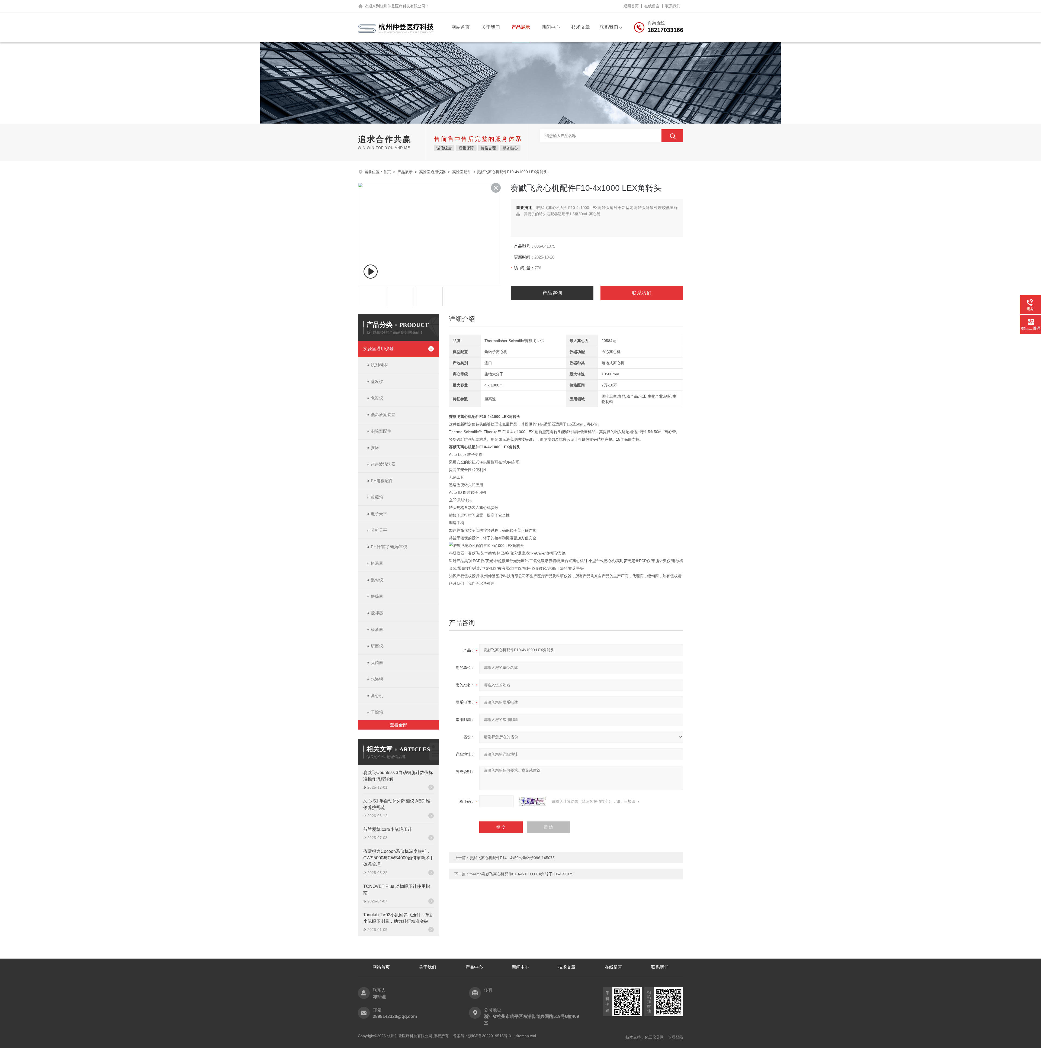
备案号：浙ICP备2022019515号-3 (482, 1036)
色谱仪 (377, 398)
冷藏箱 (377, 497)
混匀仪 (377, 580)
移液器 (377, 629)
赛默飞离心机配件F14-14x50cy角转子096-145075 (512, 858)
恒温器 (377, 563)
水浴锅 (377, 679)
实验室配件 (461, 172)
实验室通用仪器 (432, 172)
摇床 (375, 447)
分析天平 (379, 530)
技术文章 (580, 27)
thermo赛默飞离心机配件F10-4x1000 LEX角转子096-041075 (521, 874)
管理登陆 (675, 1037)
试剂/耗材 (379, 365)
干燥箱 (377, 712)
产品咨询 (552, 293)
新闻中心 (551, 27)
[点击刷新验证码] (532, 801)
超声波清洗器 (383, 464)
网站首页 (460, 27)
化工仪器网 (654, 1037)
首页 (387, 172)
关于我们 (490, 27)
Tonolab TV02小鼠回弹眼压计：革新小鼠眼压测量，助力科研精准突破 (398, 918)
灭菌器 (377, 662)
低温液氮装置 (383, 414)
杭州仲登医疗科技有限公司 (402, 6)
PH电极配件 (382, 480)
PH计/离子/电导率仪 (389, 546)
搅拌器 (377, 613)
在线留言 (652, 6)
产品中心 (474, 967)
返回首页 (631, 6)
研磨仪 (377, 646)
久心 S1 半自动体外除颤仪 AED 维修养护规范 (396, 804)
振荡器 (377, 596)
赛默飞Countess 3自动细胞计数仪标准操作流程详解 (398, 775)
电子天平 (379, 513)
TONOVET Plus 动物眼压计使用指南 (396, 889)
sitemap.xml (525, 1036)
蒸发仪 (377, 381)
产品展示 (521, 27)
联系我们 (672, 6)
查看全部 (398, 725)
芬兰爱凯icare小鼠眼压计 (387, 829)
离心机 (377, 695)
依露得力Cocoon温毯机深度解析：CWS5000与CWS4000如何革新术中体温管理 (398, 858)
